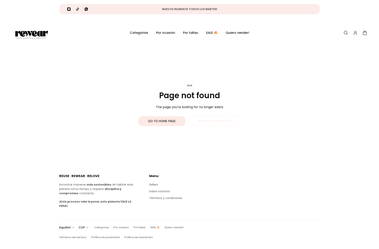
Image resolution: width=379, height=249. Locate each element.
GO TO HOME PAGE (162, 121)
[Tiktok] (77, 9)
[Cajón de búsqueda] (346, 32)
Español (65, 227)
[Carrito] (365, 32)
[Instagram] (69, 9)
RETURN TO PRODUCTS (214, 121)
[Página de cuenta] (355, 32)
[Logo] (31, 32)
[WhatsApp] (86, 9)
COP (82, 227)
